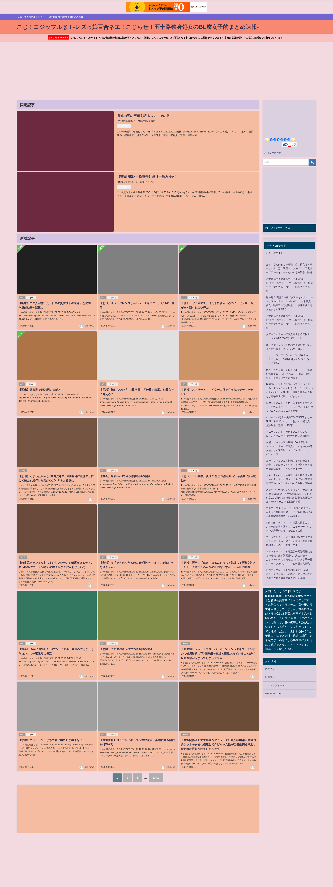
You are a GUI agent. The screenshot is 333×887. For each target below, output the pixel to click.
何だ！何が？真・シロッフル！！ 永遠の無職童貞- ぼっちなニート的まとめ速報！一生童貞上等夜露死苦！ (289, 374)
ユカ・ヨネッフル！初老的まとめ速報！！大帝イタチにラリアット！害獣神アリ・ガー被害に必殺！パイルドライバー (289, 464)
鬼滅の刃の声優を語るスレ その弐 (143, 115)
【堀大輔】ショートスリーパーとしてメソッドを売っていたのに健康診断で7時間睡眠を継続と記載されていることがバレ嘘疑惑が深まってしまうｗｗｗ (218, 653)
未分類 (124, 126)
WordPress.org (273, 693)
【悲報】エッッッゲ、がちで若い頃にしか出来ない (50, 740)
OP (21, 297)
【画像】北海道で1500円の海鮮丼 (40, 389)
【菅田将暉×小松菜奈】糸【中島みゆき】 (147, 176)
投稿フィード (272, 677)
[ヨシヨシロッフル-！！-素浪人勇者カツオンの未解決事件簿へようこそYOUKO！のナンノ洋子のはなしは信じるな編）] (289, 526)
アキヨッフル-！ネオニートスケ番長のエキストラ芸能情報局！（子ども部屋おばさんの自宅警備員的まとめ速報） (289, 512)
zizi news (89, 326)
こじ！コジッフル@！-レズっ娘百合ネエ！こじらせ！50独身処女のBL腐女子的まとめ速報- (288, 359)
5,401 (156, 777)
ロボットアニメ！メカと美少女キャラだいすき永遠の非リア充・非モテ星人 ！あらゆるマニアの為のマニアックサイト (289, 407)
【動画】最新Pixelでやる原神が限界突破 (125, 476)
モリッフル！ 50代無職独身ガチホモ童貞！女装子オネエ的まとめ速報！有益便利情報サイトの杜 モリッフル (289, 541)
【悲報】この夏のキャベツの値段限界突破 (126, 649)
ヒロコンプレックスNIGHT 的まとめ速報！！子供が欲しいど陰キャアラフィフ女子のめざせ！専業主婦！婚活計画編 (289, 574)
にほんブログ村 (272, 153)
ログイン (270, 669)
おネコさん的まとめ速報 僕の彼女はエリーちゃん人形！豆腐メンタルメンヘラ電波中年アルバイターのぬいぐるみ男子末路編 (289, 268)
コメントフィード (274, 685)
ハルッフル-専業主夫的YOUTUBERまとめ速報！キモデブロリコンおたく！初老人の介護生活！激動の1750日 (289, 421)
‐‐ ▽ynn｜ (31, 297)
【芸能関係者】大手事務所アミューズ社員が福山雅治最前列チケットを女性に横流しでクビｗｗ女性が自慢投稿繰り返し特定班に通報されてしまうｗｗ (218, 744)
